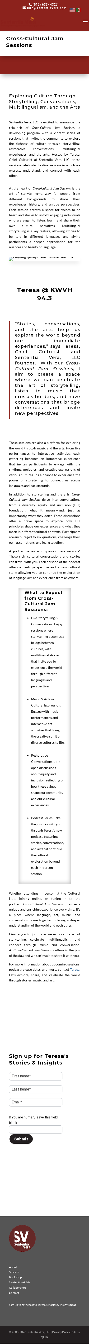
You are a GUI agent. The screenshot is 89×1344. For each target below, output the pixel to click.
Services (14, 1272)
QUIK (44, 1337)
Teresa (75, 969)
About (13, 1267)
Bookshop (15, 1277)
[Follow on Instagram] (33, 1049)
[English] (73, 10)
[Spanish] (79, 10)
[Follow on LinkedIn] (13, 1049)
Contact (14, 1293)
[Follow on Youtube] (52, 1049)
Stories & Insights (19, 1282)
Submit (21, 1139)
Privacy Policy (61, 1332)
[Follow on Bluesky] (23, 1049)
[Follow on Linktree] (43, 1049)
